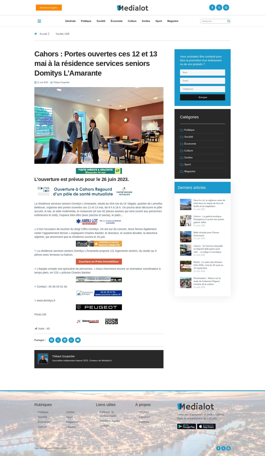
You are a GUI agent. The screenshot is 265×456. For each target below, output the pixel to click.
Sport (159, 21)
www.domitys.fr (46, 300)
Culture (132, 21)
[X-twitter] (219, 7)
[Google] (226, 7)
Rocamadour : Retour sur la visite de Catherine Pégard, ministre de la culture (207, 281)
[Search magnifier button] (229, 21)
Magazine (172, 21)
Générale (70, 21)
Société (101, 21)
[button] (51, 340)
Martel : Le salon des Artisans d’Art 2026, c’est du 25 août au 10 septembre (208, 265)
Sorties (146, 21)
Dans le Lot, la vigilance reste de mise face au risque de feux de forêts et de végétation (209, 203)
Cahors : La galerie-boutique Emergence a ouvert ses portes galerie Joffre (209, 219)
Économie (117, 21)
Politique (86, 21)
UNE (67, 34)
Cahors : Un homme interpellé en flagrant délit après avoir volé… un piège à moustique (208, 249)
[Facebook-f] (212, 7)
